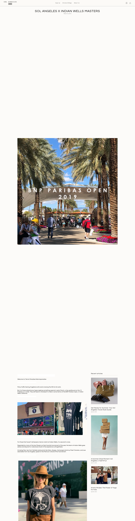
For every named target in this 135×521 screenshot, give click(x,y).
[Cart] (130, 3)
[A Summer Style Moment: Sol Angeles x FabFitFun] (104, 435)
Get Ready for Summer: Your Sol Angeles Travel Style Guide (103, 409)
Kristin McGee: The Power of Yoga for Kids (104, 488)
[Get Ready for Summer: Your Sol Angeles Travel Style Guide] (104, 391)
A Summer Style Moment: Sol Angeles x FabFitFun (102, 459)
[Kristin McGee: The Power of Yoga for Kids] (104, 475)
